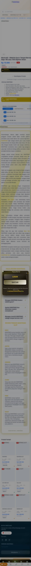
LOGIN (15, 276)
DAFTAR (15, 282)
